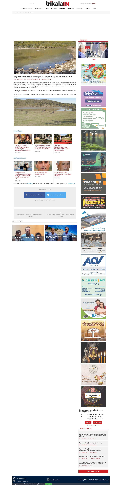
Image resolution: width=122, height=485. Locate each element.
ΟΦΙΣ (47, 8)
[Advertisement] (61, 26)
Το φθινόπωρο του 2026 (95, 414)
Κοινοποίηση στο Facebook (35, 195)
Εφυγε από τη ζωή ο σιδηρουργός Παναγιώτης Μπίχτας (90, 449)
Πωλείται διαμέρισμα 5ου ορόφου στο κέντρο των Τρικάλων (60, 215)
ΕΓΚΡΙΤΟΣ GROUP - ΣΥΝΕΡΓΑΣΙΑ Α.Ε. (98, 480)
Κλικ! (94, 8)
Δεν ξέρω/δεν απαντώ (96, 419)
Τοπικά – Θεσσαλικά (26, 8)
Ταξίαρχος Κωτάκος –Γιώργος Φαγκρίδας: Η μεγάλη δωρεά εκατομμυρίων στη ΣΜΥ (92, 463)
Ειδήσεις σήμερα (20, 158)
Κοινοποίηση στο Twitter (57, 195)
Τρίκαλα (94, 3)
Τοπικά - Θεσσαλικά (32, 79)
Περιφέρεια (70, 8)
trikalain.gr (71, 183)
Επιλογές (54, 8)
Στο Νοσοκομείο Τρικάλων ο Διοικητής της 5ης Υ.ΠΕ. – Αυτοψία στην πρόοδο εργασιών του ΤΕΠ (92, 435)
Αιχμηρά (62, 8)
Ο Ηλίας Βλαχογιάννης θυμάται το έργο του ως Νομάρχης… (61, 236)
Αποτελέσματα (97, 422)
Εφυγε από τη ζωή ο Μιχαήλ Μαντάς (90, 443)
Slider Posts (18, 131)
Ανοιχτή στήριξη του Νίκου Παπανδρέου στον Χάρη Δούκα (29, 215)
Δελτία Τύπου (39, 8)
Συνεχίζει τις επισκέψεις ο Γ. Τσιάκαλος (27, 237)
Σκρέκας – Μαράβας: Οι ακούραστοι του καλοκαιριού (92, 54)
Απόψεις (87, 8)
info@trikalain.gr (55, 480)
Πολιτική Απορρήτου (22, 481)
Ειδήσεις (30, 183)
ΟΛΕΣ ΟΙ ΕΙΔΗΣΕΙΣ (93, 471)
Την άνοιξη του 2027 (96, 416)
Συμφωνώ (48, 484)
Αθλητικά (79, 8)
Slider (91, 466)
